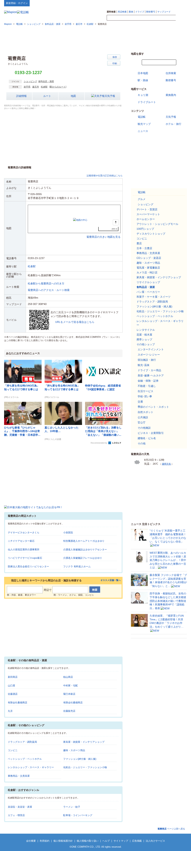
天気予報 (110, 95)
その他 (141, 443)
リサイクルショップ (148, 282)
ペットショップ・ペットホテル (25, 759)
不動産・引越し (147, 385)
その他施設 (144, 427)
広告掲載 (137, 840)
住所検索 (171, 73)
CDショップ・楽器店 (149, 257)
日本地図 (143, 73)
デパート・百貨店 (147, 209)
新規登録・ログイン (17, 3)
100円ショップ (145, 228)
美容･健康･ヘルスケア (151, 375)
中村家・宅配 (70, 685)
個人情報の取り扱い (87, 840)
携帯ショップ (144, 339)
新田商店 (13, 677)
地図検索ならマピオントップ (150, 3)
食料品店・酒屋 (46, 81)
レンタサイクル (146, 329)
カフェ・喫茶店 (16, 815)
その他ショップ (146, 344)
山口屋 (11, 685)
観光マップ (144, 123)
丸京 (10, 711)
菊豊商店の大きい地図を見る (103, 232)
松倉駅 (44, 86)
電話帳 (141, 116)
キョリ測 (143, 94)
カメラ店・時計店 (147, 272)
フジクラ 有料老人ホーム (77, 566)
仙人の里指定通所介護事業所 (23, 549)
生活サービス (145, 391)
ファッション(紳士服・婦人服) (79, 759)
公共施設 (143, 417)
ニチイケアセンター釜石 (21, 541)
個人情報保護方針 (63, 840)
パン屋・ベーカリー (148, 291)
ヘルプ (169, 3)
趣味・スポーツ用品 (74, 750)
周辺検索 (122, 11)
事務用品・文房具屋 (19, 775)
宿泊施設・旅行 (147, 359)
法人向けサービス (155, 840)
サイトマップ (181, 3)
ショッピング (30, 81)
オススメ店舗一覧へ (111, 580)
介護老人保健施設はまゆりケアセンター (85, 549)
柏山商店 (68, 677)
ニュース (143, 131)
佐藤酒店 (13, 694)
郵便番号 (150, 11)
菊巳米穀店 (69, 694)
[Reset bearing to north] (115, 222)
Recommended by (99, 443)
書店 (139, 243)
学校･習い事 (145, 396)
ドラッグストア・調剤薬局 (22, 742)
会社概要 (31, 840)
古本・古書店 (144, 248)
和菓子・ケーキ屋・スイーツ (153, 296)
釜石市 (35, 86)
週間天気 (166, 464)
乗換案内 (171, 94)
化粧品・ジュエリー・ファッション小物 (85, 767)
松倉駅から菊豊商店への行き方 (46, 283)
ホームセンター (146, 219)
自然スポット (145, 412)
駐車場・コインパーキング (77, 815)
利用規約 (44, 840)
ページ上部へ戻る (171, 828)
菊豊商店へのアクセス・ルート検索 (49, 290)
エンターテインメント (151, 349)
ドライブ (139, 11)
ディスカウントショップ (151, 233)
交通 (140, 401)
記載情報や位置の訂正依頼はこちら (105, 175)
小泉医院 (68, 532)
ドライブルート (147, 102)
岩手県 (27, 86)
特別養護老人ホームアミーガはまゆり (83, 541)
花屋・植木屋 (144, 334)
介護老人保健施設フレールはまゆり (82, 558)
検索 (181, 17)
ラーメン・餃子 (71, 806)
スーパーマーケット (148, 214)
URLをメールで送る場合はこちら (74, 321)
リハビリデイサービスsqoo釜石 (25, 558)
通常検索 (111, 11)
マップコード (164, 11)
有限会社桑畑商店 (17, 702)
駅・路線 (143, 80)
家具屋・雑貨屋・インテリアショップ (83, 742)
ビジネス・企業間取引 (151, 432)
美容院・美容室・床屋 (20, 806)
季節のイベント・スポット (153, 406)
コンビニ (13, 750)
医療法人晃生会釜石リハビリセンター (28, 566)
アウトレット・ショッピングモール (157, 223)
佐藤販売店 (69, 711)
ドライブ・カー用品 (149, 370)
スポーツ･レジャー (149, 354)
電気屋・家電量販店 (148, 267)
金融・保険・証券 (148, 380)
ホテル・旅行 (173, 123)
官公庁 (141, 422)
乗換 (131, 11)
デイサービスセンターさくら (23, 532)
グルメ (141, 199)
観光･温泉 (143, 365)
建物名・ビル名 (147, 438)
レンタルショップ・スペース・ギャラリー (31, 767)
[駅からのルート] (57, 86)
